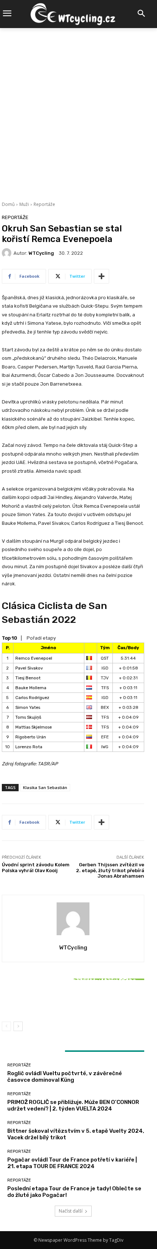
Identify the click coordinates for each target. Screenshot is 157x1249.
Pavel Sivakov (29, 668)
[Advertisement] (78, 110)
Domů (8, 204)
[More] (101, 276)
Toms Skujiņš (28, 717)
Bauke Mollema (30, 687)
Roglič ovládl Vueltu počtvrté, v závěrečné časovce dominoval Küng (64, 1076)
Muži (24, 204)
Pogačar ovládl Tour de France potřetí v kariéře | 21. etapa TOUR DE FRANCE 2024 (72, 1163)
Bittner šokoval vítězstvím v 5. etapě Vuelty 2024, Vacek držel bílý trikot (73, 999)
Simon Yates (27, 707)
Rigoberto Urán (30, 736)
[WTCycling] (8, 253)
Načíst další (71, 1211)
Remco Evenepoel (33, 658)
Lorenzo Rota (28, 746)
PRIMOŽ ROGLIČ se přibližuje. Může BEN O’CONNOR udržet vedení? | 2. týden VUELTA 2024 (73, 1105)
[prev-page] (6, 1026)
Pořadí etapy (41, 638)
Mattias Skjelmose (33, 727)
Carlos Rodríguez (32, 697)
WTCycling (41, 253)
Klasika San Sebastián (45, 787)
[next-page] (18, 1026)
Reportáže (44, 204)
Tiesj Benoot (28, 677)
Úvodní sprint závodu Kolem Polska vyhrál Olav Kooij (35, 867)
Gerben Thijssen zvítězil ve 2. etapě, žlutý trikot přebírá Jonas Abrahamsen (110, 870)
